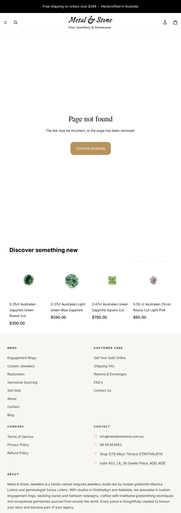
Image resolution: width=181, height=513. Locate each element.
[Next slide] (42, 280)
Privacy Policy (18, 445)
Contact (13, 407)
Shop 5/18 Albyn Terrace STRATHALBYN (131, 454)
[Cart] (175, 22)
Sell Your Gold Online (110, 358)
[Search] (15, 22)
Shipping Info (104, 366)
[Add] (40, 292)
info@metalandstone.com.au (122, 436)
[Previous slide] (14, 280)
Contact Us (102, 390)
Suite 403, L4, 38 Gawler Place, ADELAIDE (132, 463)
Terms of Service (20, 437)
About (11, 399)
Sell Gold (14, 390)
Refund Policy (18, 453)
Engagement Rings (21, 358)
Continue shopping (90, 148)
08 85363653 (111, 445)
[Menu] (5, 22)
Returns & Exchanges (110, 374)
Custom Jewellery (21, 366)
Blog (10, 415)
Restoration (16, 374)
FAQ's (98, 382)
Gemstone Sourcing (22, 382)
